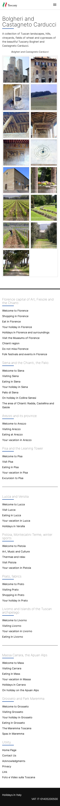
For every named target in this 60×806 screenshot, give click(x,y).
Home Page (9, 750)
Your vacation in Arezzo (17, 440)
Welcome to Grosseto (15, 706)
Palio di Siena (10, 392)
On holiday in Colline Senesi (19, 397)
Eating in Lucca (11, 515)
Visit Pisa (7, 461)
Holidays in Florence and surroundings (25, 332)
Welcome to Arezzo (14, 423)
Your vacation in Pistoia (16, 567)
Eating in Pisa (10, 467)
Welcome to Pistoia (14, 546)
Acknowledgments (13, 761)
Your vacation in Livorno (17, 631)
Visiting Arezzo (11, 429)
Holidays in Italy (12, 794)
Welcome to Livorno (14, 620)
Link (4, 771)
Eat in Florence (11, 321)
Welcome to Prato (13, 584)
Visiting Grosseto (12, 711)
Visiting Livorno (11, 625)
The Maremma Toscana (16, 728)
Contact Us (9, 755)
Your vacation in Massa (16, 679)
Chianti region (11, 343)
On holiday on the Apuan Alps (20, 690)
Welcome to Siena (13, 370)
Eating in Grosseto (13, 722)
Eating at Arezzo (12, 434)
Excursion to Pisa (12, 478)
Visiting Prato (10, 589)
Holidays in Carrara (14, 684)
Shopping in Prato (13, 595)
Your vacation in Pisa (15, 472)
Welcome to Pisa (12, 456)
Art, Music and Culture (16, 551)
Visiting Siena (10, 376)
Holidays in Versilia (13, 526)
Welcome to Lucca (13, 504)
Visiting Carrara (11, 668)
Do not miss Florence (15, 348)
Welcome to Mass (13, 662)
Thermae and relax (13, 556)
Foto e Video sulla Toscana (18, 777)
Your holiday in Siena (15, 386)
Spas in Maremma (13, 733)
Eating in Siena (11, 381)
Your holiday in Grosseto (17, 717)
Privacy (6, 766)
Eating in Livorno (12, 636)
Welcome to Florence (15, 310)
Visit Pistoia (9, 562)
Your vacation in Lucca (16, 520)
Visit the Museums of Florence (20, 337)
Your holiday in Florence (17, 327)
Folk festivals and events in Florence (24, 354)
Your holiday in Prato (15, 600)
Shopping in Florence (15, 316)
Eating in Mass (11, 673)
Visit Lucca (8, 509)
